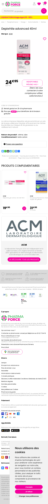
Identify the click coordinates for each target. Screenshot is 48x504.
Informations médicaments (10, 373)
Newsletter (4, 371)
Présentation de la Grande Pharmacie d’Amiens (17, 344)
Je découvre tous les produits (24, 259)
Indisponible (32, 83)
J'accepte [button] (28, 487)
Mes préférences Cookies (9, 389)
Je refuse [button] (28, 492)
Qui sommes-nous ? (8, 330)
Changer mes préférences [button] (29, 496)
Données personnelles (8, 384)
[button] (2, 4)
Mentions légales (7, 381)
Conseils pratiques (7, 376)
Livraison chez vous (8, 451)
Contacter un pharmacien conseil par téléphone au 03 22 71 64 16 (23, 333)
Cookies (4, 387)
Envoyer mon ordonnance (10, 365)
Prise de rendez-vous (8, 368)
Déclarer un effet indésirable (10, 379)
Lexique (3, 362)
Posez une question (14, 144)
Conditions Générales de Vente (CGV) (33, 379)
